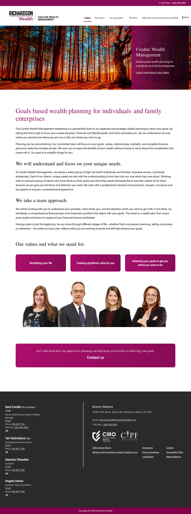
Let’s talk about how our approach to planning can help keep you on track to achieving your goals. (95, 351)
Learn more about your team (152, 72)
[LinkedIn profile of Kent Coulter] (7, 430)
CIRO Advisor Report (101, 448)
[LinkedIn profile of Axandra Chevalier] (7, 473)
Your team (99, 18)
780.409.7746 (18, 424)
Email (8, 420)
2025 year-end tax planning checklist (160, 18)
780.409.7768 (18, 491)
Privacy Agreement (150, 452)
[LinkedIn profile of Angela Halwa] (7, 495)
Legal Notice (148, 457)
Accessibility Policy (174, 452)
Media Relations (173, 457)
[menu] (185, 17)
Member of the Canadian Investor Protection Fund (115, 452)
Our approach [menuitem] (116, 18)
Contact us (95, 357)
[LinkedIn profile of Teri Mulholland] (7, 452)
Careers (170, 448)
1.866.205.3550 (178, 3)
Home (88, 18)
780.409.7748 (18, 448)
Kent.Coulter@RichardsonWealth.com (117, 420)
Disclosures (147, 448)
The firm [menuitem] (133, 18)
